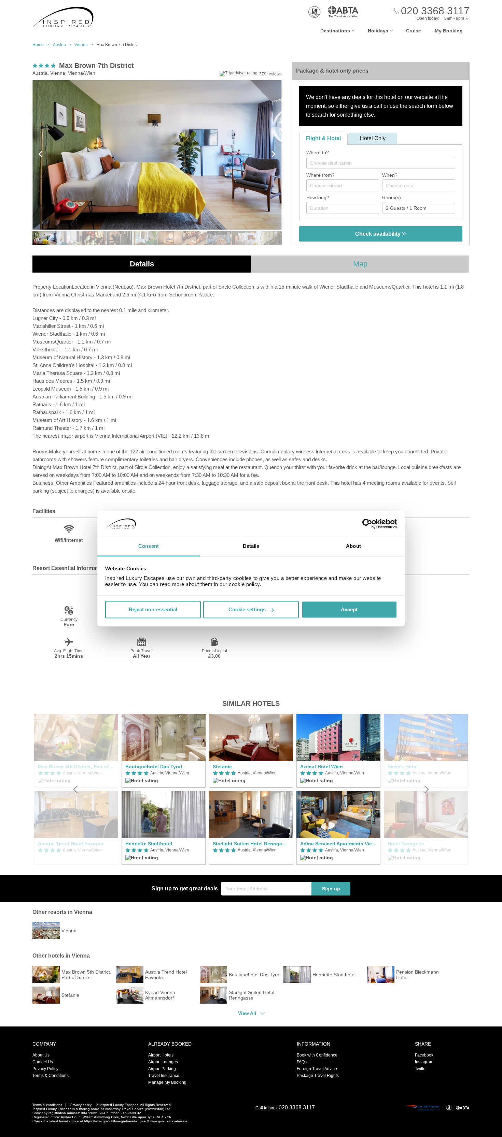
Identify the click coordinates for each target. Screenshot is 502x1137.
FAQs (302, 1062)
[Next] (426, 789)
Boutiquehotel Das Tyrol (153, 766)
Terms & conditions (47, 1105)
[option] (163, 789)
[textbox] (384, 163)
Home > (42, 44)
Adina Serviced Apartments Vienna (338, 843)
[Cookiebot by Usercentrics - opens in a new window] (367, 524)
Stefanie (222, 766)
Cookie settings (247, 609)
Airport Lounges (163, 1062)
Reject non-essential (153, 609)
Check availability (378, 234)
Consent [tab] (148, 546)
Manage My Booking (167, 1082)
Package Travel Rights (318, 1075)
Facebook (424, 1055)
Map (360, 264)
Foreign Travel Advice (317, 1068)
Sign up (331, 888)
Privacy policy (81, 1105)
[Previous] (76, 789)
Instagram (424, 1062)
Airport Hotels (160, 1055)
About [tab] (353, 546)
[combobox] (380, 163)
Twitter (421, 1068)
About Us (41, 1055)
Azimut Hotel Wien (321, 766)
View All (247, 1013)
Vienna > (85, 44)
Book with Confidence (317, 1055)
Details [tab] (251, 546)
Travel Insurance (163, 1075)
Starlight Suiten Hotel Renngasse (251, 843)
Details (142, 264)
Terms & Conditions (50, 1075)
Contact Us (42, 1062)
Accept (349, 609)
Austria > (63, 44)
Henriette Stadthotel (148, 843)
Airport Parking (162, 1068)
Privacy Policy (45, 1068)
